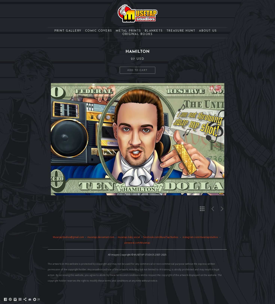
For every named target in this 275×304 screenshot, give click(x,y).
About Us (208, 31)
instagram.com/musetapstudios (200, 237)
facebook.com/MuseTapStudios (160, 237)
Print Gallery (67, 31)
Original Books (137, 34)
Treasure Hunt (180, 31)
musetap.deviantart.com (100, 237)
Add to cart (137, 70)
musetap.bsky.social (129, 237)
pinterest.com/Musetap (137, 242)
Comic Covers (98, 31)
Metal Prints (128, 31)
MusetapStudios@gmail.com (69, 237)
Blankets (154, 31)
